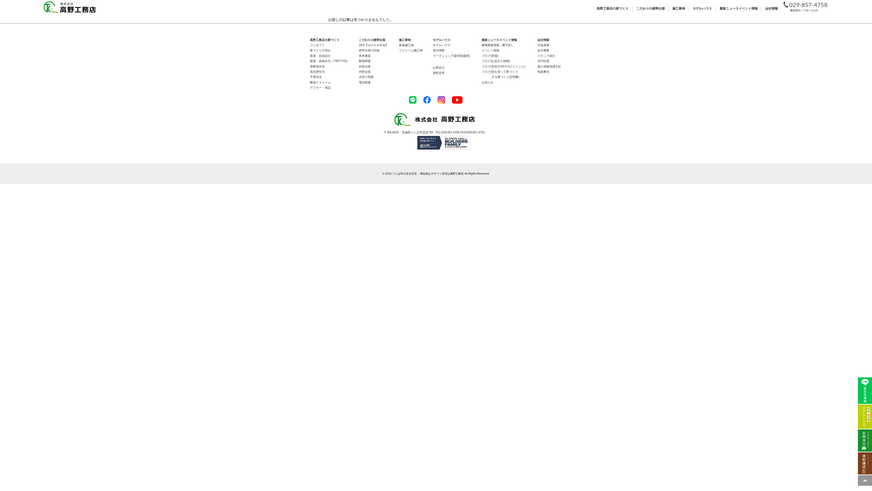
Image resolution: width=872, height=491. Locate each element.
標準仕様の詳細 (369, 50)
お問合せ (439, 67)
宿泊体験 (439, 50)
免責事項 (543, 71)
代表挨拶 (543, 45)
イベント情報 (490, 50)
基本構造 (365, 56)
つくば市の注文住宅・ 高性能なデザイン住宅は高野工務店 (428, 173)
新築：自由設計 (320, 56)
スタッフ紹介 (546, 56)
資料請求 (439, 73)
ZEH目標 (543, 61)
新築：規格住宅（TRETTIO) (328, 61)
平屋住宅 (316, 77)
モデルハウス (442, 45)
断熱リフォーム (320, 82)
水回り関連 (366, 77)
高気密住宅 (317, 71)
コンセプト (317, 45)
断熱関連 (365, 61)
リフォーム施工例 (411, 50)
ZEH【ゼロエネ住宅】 (373, 45)
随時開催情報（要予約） (498, 45)
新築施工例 (406, 45)
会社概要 (543, 50)
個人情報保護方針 (549, 66)
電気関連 (365, 82)
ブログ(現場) (490, 56)
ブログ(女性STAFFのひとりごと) (503, 66)
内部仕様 (365, 71)
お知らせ (487, 82)
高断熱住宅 (317, 66)
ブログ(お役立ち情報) (496, 61)
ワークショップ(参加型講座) (451, 56)
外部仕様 (365, 66)
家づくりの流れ (320, 50)
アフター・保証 (320, 87)
